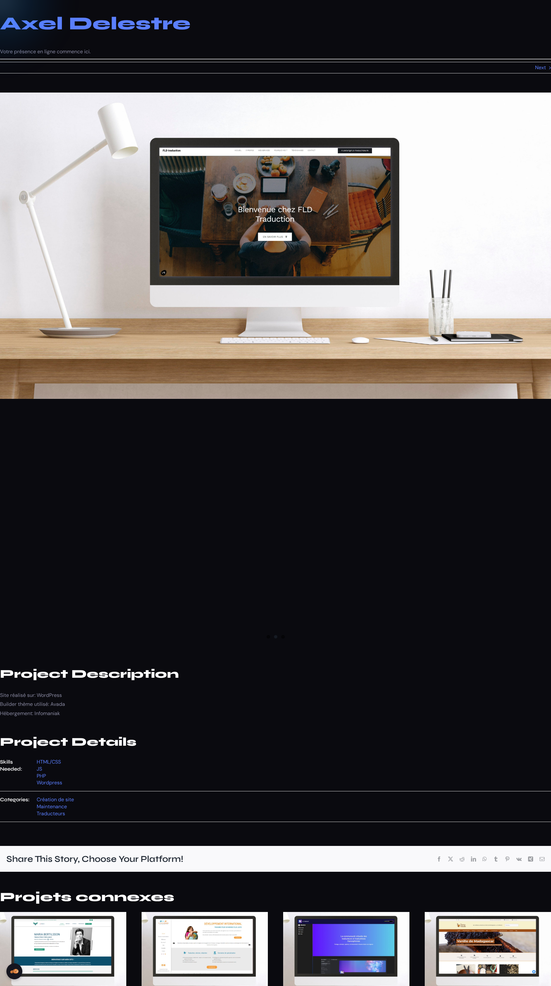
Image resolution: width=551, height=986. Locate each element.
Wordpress (49, 782)
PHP (41, 776)
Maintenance (52, 806)
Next (540, 67)
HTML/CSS (49, 761)
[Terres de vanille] (488, 915)
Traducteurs (51, 813)
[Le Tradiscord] (346, 915)
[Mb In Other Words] (63, 915)
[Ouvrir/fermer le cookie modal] (14, 971)
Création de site (55, 799)
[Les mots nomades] (205, 915)
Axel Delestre (95, 23)
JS (39, 769)
